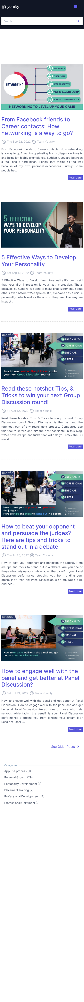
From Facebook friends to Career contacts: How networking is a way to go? (37, 126)
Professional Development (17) (24, 796)
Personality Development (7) (22, 783)
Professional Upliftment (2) (21, 802)
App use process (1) (17, 771)
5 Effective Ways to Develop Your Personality (38, 261)
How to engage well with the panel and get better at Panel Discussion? (40, 678)
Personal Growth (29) (18, 777)
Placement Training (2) (18, 790)
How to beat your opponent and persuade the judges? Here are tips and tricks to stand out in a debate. (38, 536)
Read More (75, 177)
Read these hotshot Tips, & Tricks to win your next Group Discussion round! (40, 395)
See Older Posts (65, 746)
